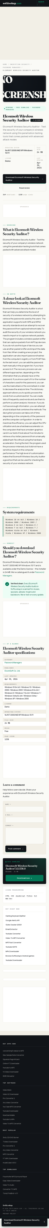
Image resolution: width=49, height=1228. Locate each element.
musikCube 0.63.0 (9, 1163)
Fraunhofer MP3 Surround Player (15, 1177)
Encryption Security (20, 64)
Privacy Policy (9, 1213)
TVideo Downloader (10, 1142)
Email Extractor (11, 929)
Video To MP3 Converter (15, 938)
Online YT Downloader (11, 1063)
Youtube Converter (13, 934)
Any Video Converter (10, 1103)
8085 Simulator (8, 1076)
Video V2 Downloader (11, 1094)
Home (5, 64)
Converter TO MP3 (10, 1189)
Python (29, 896)
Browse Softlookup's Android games (20, 956)
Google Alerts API (13, 920)
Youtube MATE (11, 947)
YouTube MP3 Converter (12, 1107)
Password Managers (12, 67)
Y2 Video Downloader (11, 1072)
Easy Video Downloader (11, 1181)
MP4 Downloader (12, 951)
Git (35, 896)
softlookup (12, 3)
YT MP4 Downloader (10, 1158)
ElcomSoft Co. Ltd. (12, 671)
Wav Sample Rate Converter (13, 1055)
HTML (7, 896)
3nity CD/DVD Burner (11, 1137)
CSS (12, 896)
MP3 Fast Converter (13, 942)
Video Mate (7, 1090)
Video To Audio (8, 1185)
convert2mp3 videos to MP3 (13, 1051)
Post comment (16, 848)
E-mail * (8, 815)
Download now (24, 878)
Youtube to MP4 (9, 1119)
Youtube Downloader (14, 960)
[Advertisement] (24, 33)
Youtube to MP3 (9, 1068)
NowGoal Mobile (9, 1115)
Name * (8, 804)
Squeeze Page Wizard (11, 1059)
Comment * (9, 825)
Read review (24, 188)
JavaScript (20, 896)
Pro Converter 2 (9, 1098)
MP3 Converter (8, 1154)
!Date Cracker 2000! (14, 925)
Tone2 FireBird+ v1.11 (10, 1193)
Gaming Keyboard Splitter (16, 916)
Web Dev (9, 899)
